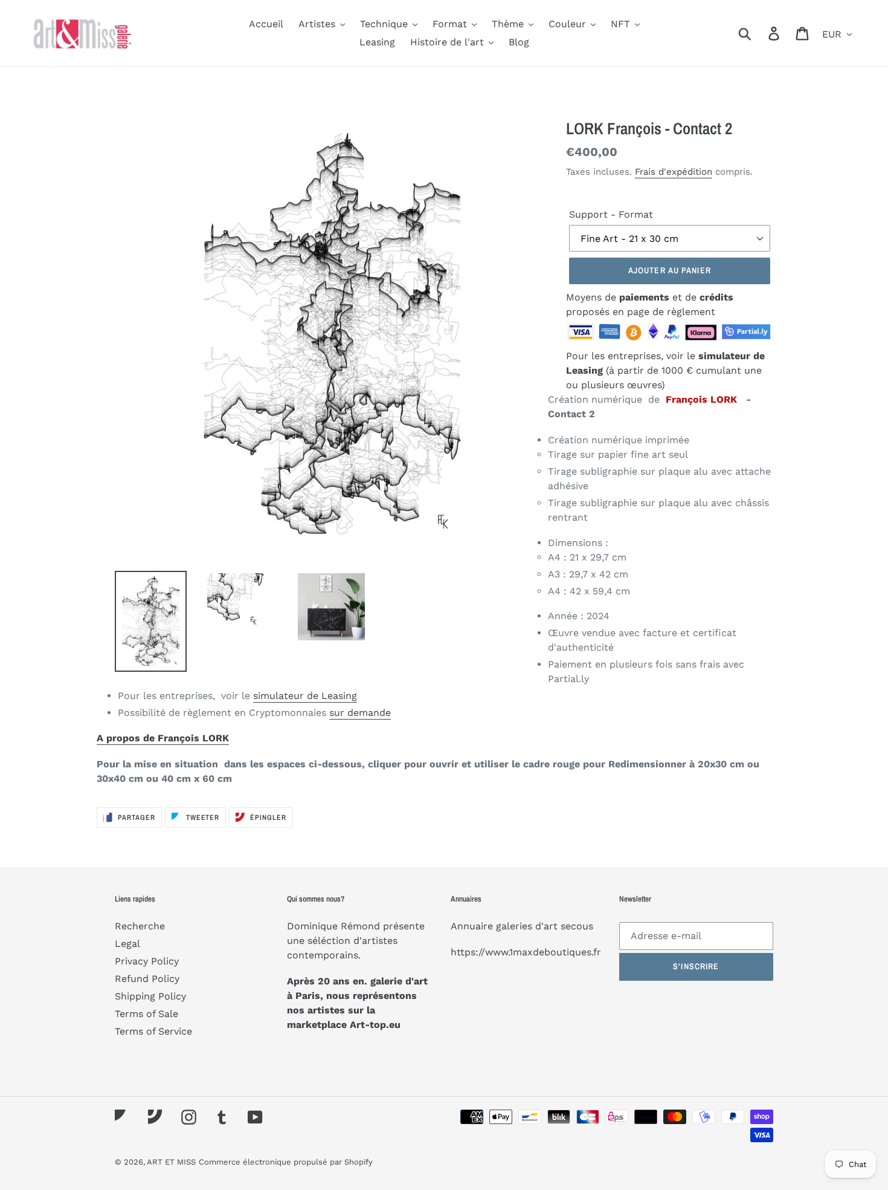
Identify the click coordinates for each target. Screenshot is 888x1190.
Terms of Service (153, 1031)
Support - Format (611, 214)
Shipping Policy (150, 996)
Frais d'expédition (673, 171)
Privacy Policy (147, 961)
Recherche (140, 926)
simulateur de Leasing (305, 695)
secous (577, 926)
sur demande (360, 712)
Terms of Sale (146, 1013)
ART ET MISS (171, 1161)
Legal (127, 943)
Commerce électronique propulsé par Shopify (286, 1161)
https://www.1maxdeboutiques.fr (526, 952)
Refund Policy (147, 978)
